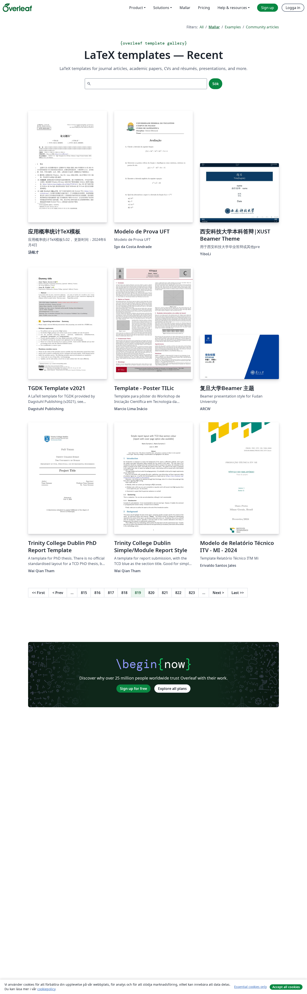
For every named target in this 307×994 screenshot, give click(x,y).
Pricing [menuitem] (204, 7)
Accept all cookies (286, 987)
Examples (233, 27)
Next (218, 592)
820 (151, 592)
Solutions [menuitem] (161, 7)
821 (165, 592)
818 (124, 592)
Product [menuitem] (136, 7)
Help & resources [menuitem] (232, 7)
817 (111, 592)
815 (84, 592)
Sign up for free (133, 688)
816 (97, 592)
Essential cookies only (250, 987)
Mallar (214, 27)
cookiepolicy (46, 989)
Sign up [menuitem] (267, 7)
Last (237, 592)
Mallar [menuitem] (185, 7)
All (202, 27)
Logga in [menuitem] (293, 7)
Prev (57, 592)
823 (192, 592)
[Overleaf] (17, 7)
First (38, 592)
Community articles (262, 27)
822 (178, 592)
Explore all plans (172, 688)
